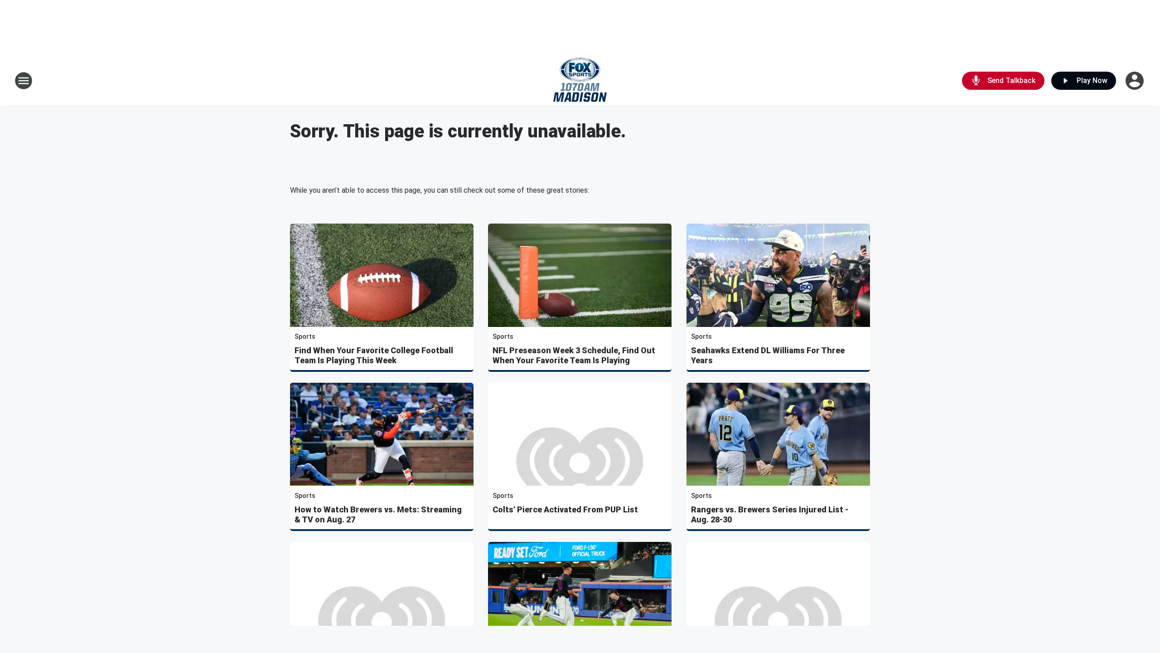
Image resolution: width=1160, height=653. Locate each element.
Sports (305, 336)
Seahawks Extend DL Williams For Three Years (768, 355)
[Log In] (1136, 81)
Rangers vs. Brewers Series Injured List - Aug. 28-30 (769, 514)
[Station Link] (580, 80)
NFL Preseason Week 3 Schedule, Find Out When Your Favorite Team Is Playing (574, 355)
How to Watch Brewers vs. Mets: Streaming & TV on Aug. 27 (378, 514)
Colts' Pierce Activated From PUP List (565, 509)
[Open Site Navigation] (23, 81)
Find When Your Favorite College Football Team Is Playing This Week (374, 355)
